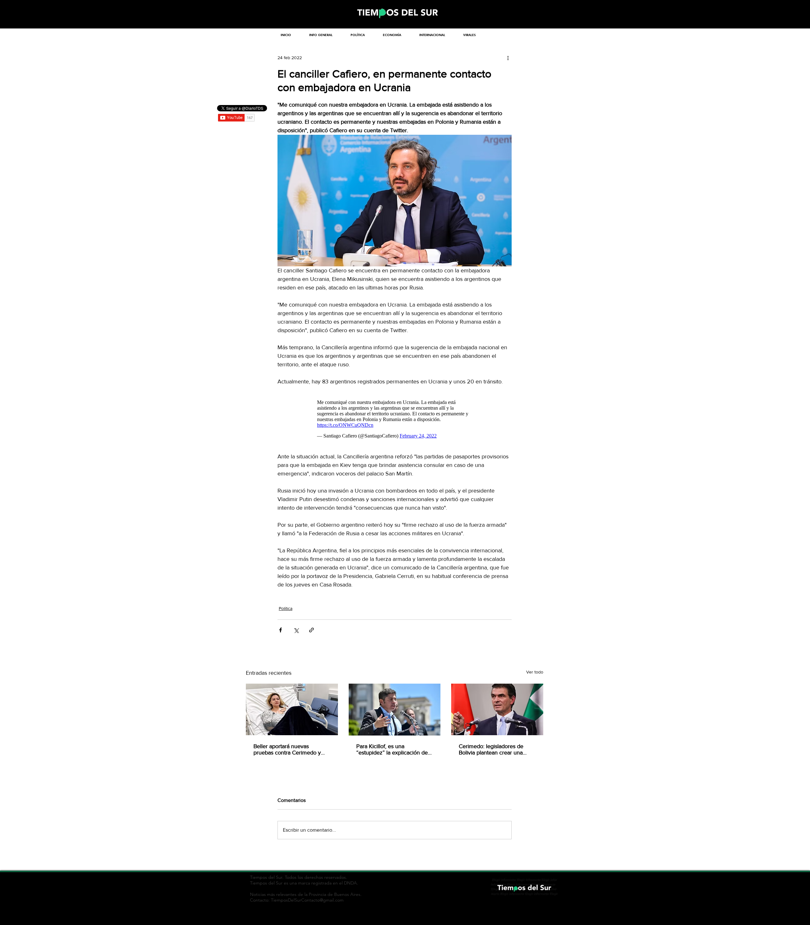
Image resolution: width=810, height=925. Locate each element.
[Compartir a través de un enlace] (311, 630)
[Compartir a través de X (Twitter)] (296, 630)
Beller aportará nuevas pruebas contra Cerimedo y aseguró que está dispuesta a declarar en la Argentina (289, 749)
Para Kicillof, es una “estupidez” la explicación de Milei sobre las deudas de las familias (392, 749)
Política (285, 608)
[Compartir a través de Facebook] (280, 630)
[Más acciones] (508, 57)
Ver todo (534, 671)
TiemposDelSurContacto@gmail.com (307, 900)
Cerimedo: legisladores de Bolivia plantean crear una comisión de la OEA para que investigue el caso (495, 749)
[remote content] (394, 419)
